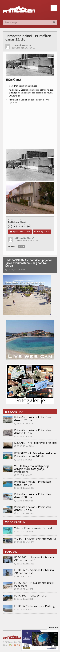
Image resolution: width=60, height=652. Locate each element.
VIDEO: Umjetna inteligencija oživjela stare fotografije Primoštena (31, 469)
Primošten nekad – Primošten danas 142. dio (32, 419)
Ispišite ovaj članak (20, 231)
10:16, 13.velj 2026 (24, 513)
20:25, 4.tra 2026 (23, 475)
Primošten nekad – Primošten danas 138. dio (32, 496)
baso (21, 246)
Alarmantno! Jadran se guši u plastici (26, 100)
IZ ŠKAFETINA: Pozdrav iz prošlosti (35, 443)
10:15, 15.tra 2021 (23, 599)
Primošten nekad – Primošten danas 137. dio (32, 508)
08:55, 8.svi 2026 (23, 460)
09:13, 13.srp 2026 (15, 270)
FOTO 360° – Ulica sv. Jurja (30, 595)
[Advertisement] (30, 128)
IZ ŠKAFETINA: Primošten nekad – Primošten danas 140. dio (35, 455)
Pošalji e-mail (41, 231)
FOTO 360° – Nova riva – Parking (34, 606)
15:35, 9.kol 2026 (23, 436)
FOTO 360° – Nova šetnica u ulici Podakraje (34, 584)
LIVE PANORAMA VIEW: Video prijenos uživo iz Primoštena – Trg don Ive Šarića (28, 263)
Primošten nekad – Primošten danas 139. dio (32, 483)
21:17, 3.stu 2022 (23, 576)
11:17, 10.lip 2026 (23, 531)
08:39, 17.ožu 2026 (24, 542)
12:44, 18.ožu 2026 (24, 488)
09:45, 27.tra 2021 (23, 589)
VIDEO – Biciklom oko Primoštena (35, 538)
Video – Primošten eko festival (33, 528)
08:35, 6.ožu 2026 (23, 501)
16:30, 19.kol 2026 (23, 424)
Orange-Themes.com (16, 645)
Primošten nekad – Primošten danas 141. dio (32, 431)
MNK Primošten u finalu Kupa (23, 86)
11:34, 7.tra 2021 (23, 609)
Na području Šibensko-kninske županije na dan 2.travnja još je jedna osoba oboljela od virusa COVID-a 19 (31, 93)
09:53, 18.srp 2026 (24, 446)
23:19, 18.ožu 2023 (24, 564)
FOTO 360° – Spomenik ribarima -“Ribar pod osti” (34, 559)
